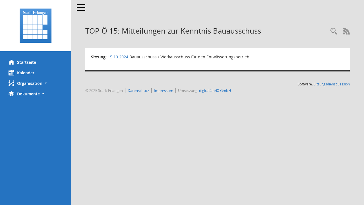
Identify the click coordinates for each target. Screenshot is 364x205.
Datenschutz (138, 90)
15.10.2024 (118, 57)
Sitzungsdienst (332, 84)
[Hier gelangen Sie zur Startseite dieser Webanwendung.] (35, 26)
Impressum (163, 90)
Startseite (26, 62)
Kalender (25, 72)
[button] (35, 83)
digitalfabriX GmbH (215, 90)
